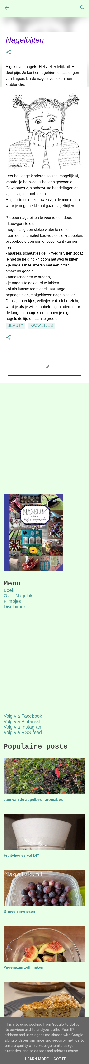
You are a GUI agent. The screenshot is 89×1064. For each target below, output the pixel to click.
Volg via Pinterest (22, 721)
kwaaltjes (41, 326)
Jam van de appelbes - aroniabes (33, 800)
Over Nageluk (18, 595)
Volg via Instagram (23, 727)
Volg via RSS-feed (23, 732)
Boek (9, 590)
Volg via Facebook (23, 716)
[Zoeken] (82, 7)
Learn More (37, 1059)
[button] (8, 52)
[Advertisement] (44, 434)
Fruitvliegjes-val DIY (21, 855)
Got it (59, 1059)
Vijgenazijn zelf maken (23, 967)
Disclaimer (14, 606)
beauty (15, 326)
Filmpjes (12, 601)
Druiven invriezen (19, 911)
